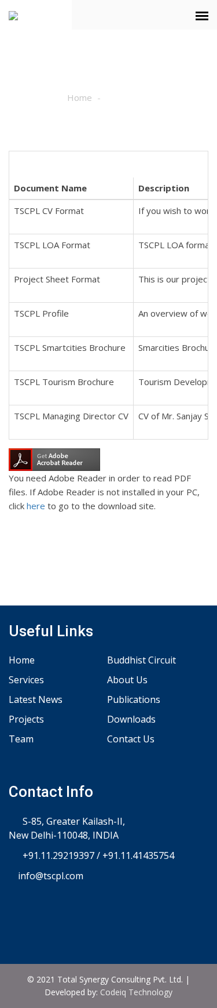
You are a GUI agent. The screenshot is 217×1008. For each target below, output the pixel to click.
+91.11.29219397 (57, 855)
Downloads (131, 719)
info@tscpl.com (49, 875)
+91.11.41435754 (138, 855)
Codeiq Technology (136, 992)
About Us (127, 679)
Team (21, 739)
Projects (26, 719)
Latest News (35, 699)
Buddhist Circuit (141, 660)
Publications (133, 699)
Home (79, 97)
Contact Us (131, 739)
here (36, 506)
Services (26, 679)
